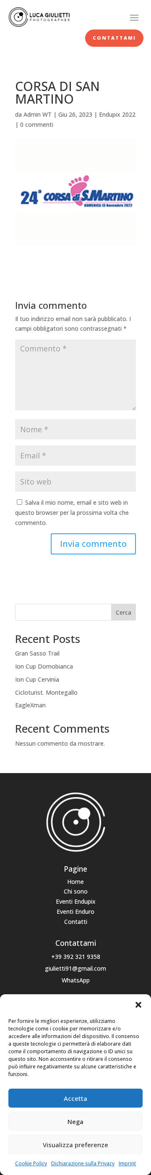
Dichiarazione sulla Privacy (83, 1163)
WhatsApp (76, 980)
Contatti (75, 922)
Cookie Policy (31, 1163)
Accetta (75, 1098)
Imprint (127, 1163)
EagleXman (30, 705)
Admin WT (37, 114)
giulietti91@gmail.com (75, 968)
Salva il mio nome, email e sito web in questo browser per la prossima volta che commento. (72, 512)
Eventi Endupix (76, 901)
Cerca (123, 612)
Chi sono (76, 891)
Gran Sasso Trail (37, 653)
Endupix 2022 (117, 114)
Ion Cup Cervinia (37, 679)
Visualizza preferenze (75, 1144)
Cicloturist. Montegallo (46, 692)
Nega (75, 1121)
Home (75, 882)
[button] (138, 1005)
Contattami (114, 38)
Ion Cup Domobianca (44, 666)
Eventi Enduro (75, 911)
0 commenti (36, 124)
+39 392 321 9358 (75, 957)
